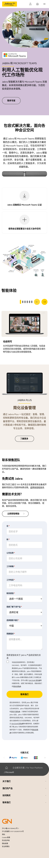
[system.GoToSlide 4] (29, 302)
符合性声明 (6, 840)
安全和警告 (6, 846)
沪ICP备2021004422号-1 (10, 828)
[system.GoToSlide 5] (31, 302)
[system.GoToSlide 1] (22, 302)
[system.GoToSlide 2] (25, 302)
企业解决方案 (19, 768)
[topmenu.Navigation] (44, 4)
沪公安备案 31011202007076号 (13, 831)
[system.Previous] (37, 302)
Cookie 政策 (6, 837)
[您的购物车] (37, 4)
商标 (3, 834)
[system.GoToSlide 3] (27, 302)
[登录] (30, 4)
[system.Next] (44, 302)
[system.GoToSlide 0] (20, 302)
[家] (7, 768)
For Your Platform (34, 768)
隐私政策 (5, 843)
